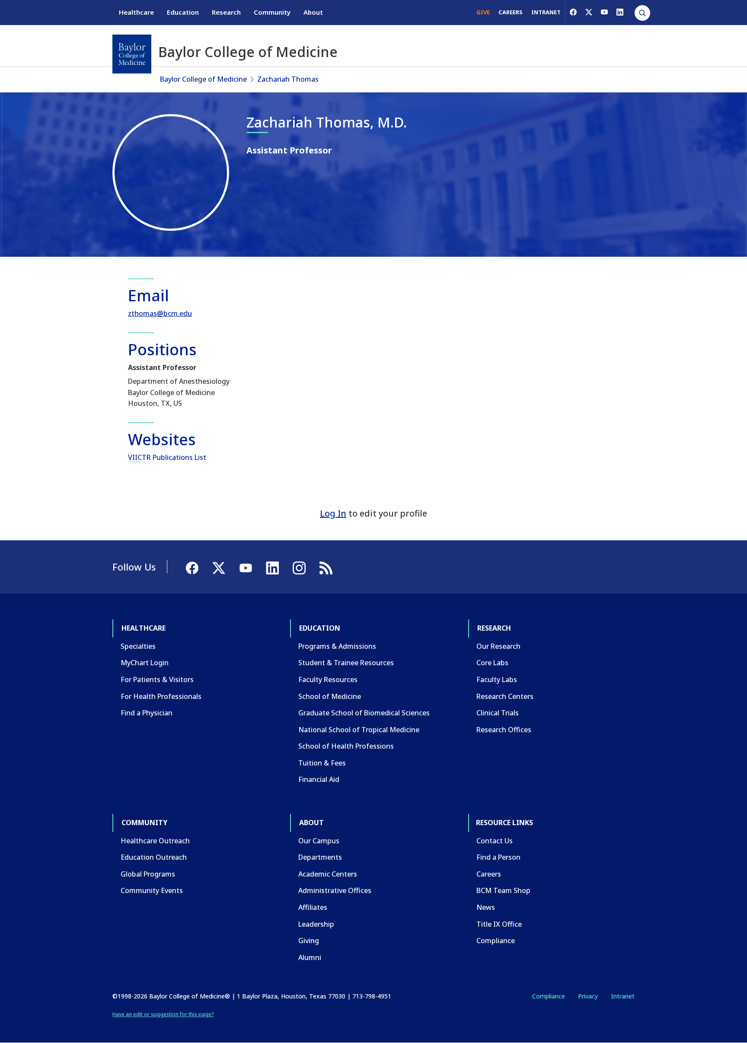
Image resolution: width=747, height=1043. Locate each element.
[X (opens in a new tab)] (588, 12)
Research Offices (503, 729)
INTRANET (546, 12)
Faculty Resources (328, 679)
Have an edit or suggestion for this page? (163, 1014)
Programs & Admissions (337, 646)
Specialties (138, 646)
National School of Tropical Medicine (358, 729)
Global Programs (148, 874)
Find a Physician (146, 713)
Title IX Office (499, 924)
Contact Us (494, 840)
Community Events (152, 890)
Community (272, 12)
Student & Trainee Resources (346, 662)
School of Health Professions (346, 746)
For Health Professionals (161, 696)
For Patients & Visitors (157, 679)
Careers (488, 874)
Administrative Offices (334, 890)
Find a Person (498, 857)
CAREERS (510, 12)
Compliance (495, 940)
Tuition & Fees (322, 763)
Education (183, 12)
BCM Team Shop (503, 890)
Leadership (316, 924)
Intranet (623, 996)
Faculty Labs (496, 679)
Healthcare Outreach (155, 840)
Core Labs (492, 662)
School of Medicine (329, 696)
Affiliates (312, 907)
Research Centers (504, 696)
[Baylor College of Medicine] (131, 54)
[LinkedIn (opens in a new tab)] (619, 12)
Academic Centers (327, 874)
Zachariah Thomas (288, 79)
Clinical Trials (497, 713)
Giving (308, 940)
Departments (320, 857)
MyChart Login (145, 662)
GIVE (483, 12)
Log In (333, 513)
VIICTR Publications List (167, 457)
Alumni (309, 957)
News (485, 907)
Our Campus (318, 840)
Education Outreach (154, 857)
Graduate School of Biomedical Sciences (364, 713)
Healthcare (136, 12)
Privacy (588, 996)
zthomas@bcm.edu (160, 313)
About (313, 12)
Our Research (498, 646)
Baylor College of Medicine (203, 79)
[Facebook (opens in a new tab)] (573, 12)
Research (226, 12)
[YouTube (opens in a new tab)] (604, 12)
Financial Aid (318, 779)
